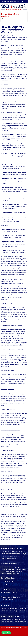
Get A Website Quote (8, 578)
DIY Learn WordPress (7, 601)
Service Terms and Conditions (11, 616)
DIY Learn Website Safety (8, 599)
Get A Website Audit (7, 581)
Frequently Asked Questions (10, 597)
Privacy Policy (5, 605)
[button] (14, 18)
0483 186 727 (5, 584)
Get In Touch (5, 589)
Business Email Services (9, 592)
